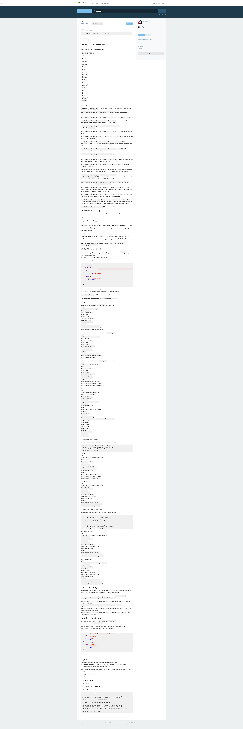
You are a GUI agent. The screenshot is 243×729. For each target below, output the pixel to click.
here (95, 654)
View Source (141, 35)
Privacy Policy (121, 726)
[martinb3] (139, 27)
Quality (111, 40)
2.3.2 (97, 23)
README (85, 40)
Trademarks (84, 724)
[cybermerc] (143, 27)
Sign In (164, 3)
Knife (91, 30)
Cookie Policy (127, 726)
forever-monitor (99, 222)
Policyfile (82, 30)
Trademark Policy (133, 726)
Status (139, 726)
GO (162, 11)
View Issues (148, 35)
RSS (82, 21)
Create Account (156, 3)
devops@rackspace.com (100, 690)
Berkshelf (87, 30)
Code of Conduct (104, 726)
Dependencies (93, 40)
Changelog (102, 40)
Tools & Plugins (104, 3)
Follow (130, 23)
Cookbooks (95, 3)
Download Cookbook (151, 53)
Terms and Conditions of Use (112, 726)
